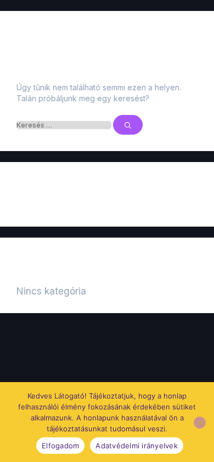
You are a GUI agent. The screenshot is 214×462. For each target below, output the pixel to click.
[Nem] (200, 423)
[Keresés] (128, 125)
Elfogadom (60, 445)
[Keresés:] (64, 125)
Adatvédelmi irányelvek (136, 445)
